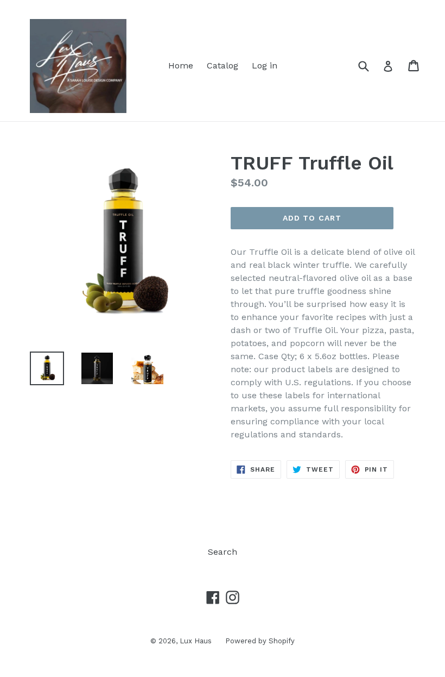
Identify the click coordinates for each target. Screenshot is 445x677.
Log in (264, 65)
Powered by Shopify (260, 641)
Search (222, 552)
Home (180, 65)
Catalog (222, 65)
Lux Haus (196, 641)
